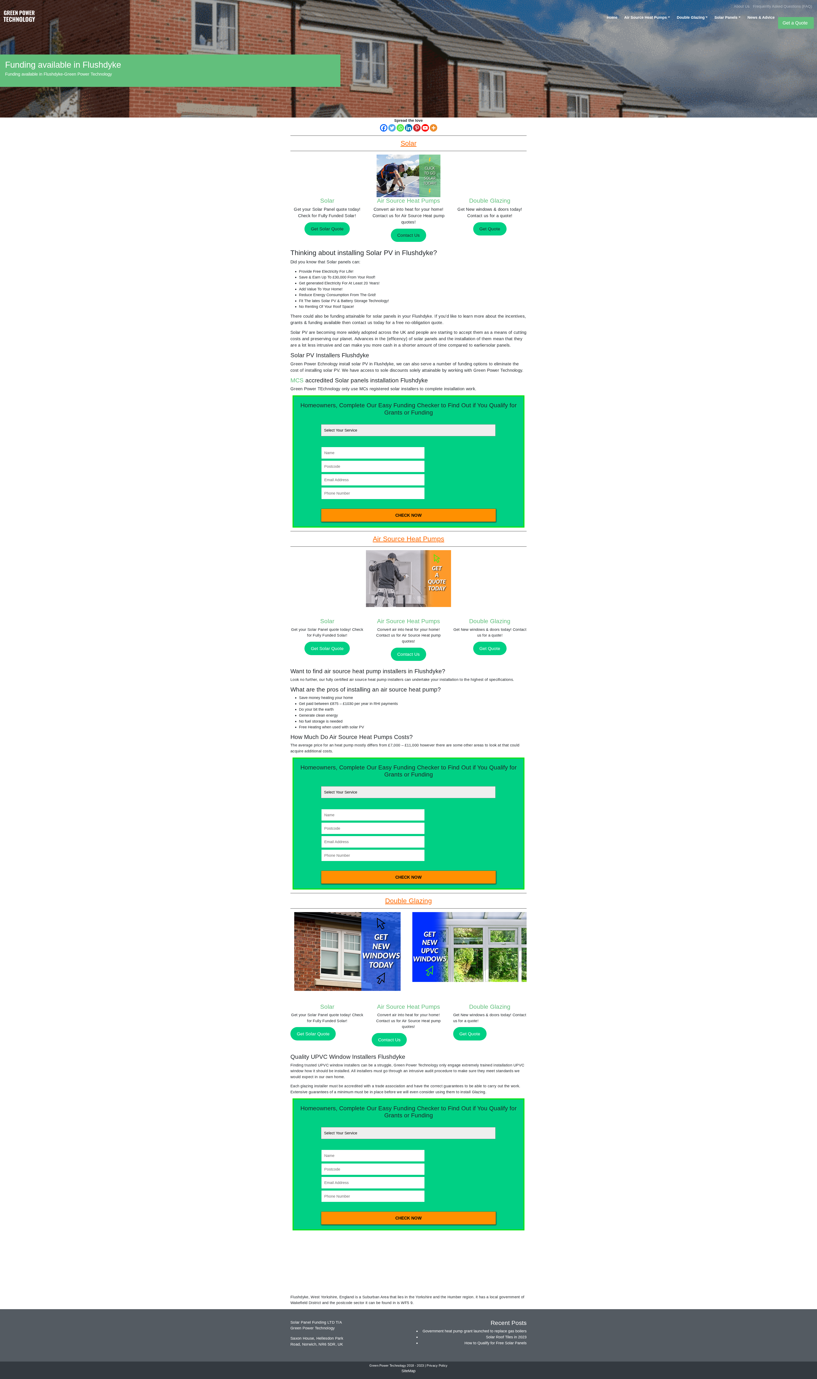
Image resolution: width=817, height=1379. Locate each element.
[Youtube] (425, 128)
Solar (327, 200)
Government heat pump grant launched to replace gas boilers (475, 1331)
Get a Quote (795, 23)
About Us (742, 6)
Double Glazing (691, 17)
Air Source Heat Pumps (645, 17)
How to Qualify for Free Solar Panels (495, 1343)
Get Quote (489, 648)
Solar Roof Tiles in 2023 (506, 1337)
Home (612, 17)
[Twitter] (392, 128)
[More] (433, 128)
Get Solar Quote (327, 648)
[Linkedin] (408, 128)
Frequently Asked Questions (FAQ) (782, 6)
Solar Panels (725, 17)
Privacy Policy (437, 1365)
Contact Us (408, 654)
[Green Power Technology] (19, 17)
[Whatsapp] (400, 128)
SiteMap (408, 1371)
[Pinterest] (417, 128)
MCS (297, 380)
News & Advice (761, 17)
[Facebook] (383, 128)
